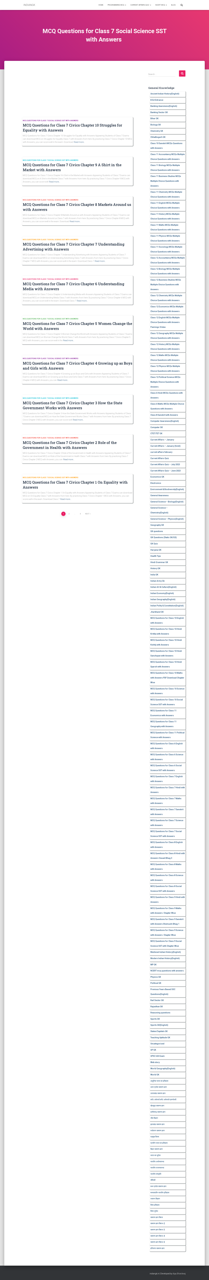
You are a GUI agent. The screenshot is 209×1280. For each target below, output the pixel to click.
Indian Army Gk (157, 581)
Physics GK (155, 977)
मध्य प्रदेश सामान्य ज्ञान (158, 1186)
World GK (154, 1075)
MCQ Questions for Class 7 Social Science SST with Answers (51, 121)
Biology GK (155, 125)
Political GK (155, 983)
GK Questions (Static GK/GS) (163, 537)
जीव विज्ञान (154, 1118)
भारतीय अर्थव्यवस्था (157, 1161)
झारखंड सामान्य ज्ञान (157, 1124)
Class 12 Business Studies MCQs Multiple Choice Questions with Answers (165, 285)
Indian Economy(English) (162, 593)
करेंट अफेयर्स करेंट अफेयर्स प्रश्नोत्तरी (163, 1099)
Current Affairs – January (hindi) (165, 446)
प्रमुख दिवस (154, 1137)
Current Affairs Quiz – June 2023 (165, 471)
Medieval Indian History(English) (165, 952)
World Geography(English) (162, 1068)
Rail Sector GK (157, 1000)
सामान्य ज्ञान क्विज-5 (157, 1242)
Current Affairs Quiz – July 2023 (165, 464)
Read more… (79, 142)
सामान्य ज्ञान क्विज (156, 1217)
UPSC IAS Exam (157, 1056)
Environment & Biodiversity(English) (167, 489)
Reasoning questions (160, 1013)
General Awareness (159, 495)
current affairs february (161, 452)
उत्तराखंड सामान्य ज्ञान (157, 1093)
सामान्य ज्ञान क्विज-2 (157, 1223)
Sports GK (155, 1019)
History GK (155, 568)
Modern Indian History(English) (165, 958)
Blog (173, 5)
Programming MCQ (116, 5)
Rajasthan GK (156, 1006)
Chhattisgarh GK (157, 137)
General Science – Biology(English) (167, 502)
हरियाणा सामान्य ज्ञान (157, 1248)
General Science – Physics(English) (167, 519)
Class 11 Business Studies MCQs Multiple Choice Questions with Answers (165, 181)
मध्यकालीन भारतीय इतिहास (159, 1192)
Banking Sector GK (159, 112)
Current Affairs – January (162, 440)
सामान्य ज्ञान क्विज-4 (157, 1236)
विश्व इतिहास (154, 1205)
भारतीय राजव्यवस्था (157, 1168)
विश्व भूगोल (154, 1211)
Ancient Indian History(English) (164, 94)
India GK (154, 575)
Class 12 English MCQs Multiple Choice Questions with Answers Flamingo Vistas (165, 322)
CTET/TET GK (156, 433)
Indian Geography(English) (162, 599)
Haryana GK (155, 550)
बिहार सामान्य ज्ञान (156, 1149)
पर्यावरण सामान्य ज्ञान (157, 1130)
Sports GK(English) (159, 1025)
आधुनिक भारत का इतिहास (159, 1081)
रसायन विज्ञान (155, 1199)
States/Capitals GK (159, 1031)
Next (87, 514)
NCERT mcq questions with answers (167, 971)
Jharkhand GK (157, 612)
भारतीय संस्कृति (155, 1174)
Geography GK (157, 525)
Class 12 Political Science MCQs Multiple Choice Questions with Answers (165, 382)
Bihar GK (154, 118)
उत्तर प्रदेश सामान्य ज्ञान (158, 1087)
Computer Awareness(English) (164, 421)
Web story (155, 1062)
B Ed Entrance (156, 100)
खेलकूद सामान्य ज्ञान (157, 1106)
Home (101, 5)
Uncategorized (157, 1044)
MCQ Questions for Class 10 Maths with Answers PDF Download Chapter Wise (167, 678)
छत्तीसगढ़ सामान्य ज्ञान (157, 1112)
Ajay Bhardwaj (179, 1273)
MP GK (153, 964)
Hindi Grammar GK (159, 562)
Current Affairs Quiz (140, 5)
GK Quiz (154, 544)
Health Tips (155, 556)
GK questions (156, 531)
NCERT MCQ (160, 5)
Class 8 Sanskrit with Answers (164, 415)
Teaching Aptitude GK (160, 1037)
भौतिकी (152, 1180)
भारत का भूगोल (155, 1155)
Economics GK (157, 477)
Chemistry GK (156, 131)
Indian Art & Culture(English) (163, 587)
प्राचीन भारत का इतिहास (158, 1143)
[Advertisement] (76, 91)
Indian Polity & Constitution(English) (167, 606)
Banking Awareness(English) (163, 106)
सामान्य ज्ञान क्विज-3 (157, 1230)
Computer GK (156, 427)
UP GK (153, 1050)
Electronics (155, 483)
